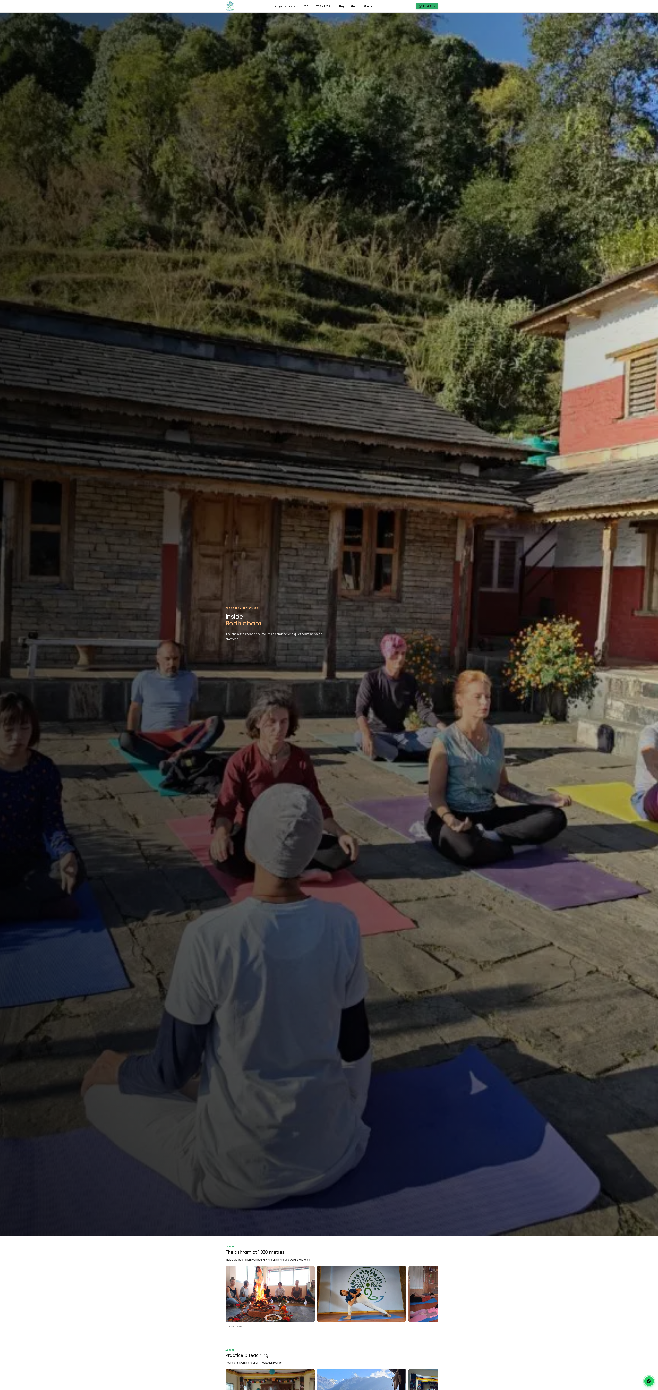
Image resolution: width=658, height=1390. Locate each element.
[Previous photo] (230, 1294)
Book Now (429, 6)
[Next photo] (433, 1294)
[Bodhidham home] (230, 6)
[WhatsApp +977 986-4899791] (649, 1381)
